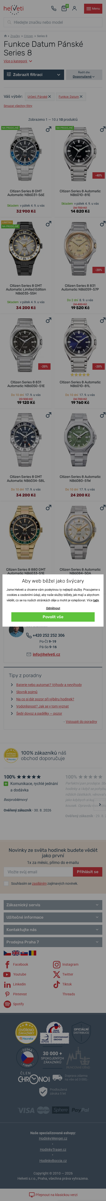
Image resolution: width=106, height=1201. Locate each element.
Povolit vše (53, 616)
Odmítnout (53, 608)
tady (96, 600)
